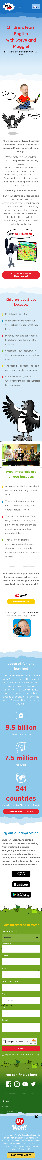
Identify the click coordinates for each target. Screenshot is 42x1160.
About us (5, 1106)
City (3, 1007)
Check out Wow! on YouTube (21, 811)
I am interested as (10, 932)
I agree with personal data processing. (22, 1055)
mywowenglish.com (21, 601)
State (4, 994)
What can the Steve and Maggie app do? (21, 275)
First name (6, 943)
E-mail (4, 969)
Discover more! (21, 1155)
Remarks (5, 1020)
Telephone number (10, 981)
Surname (6, 956)
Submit (21, 1049)
